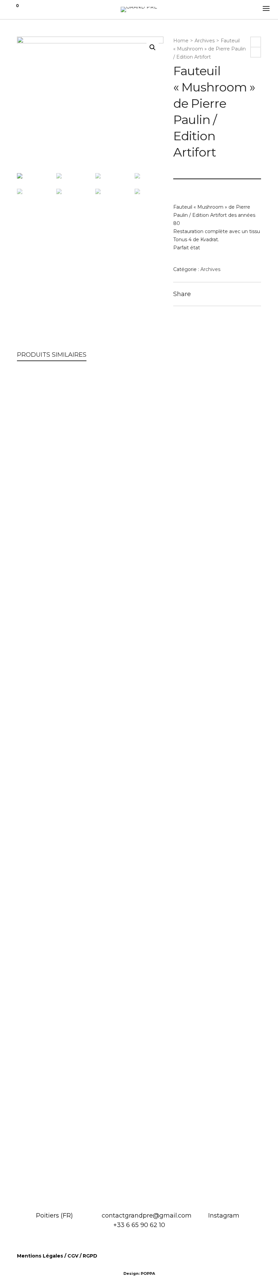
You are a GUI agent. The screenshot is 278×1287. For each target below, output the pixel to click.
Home (180, 41)
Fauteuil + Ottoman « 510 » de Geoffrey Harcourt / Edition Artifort (139, 1172)
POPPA (148, 1273)
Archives (205, 41)
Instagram (223, 1215)
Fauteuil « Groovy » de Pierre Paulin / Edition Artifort (139, 967)
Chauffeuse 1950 (139, 558)
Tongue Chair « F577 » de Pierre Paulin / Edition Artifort (139, 762)
